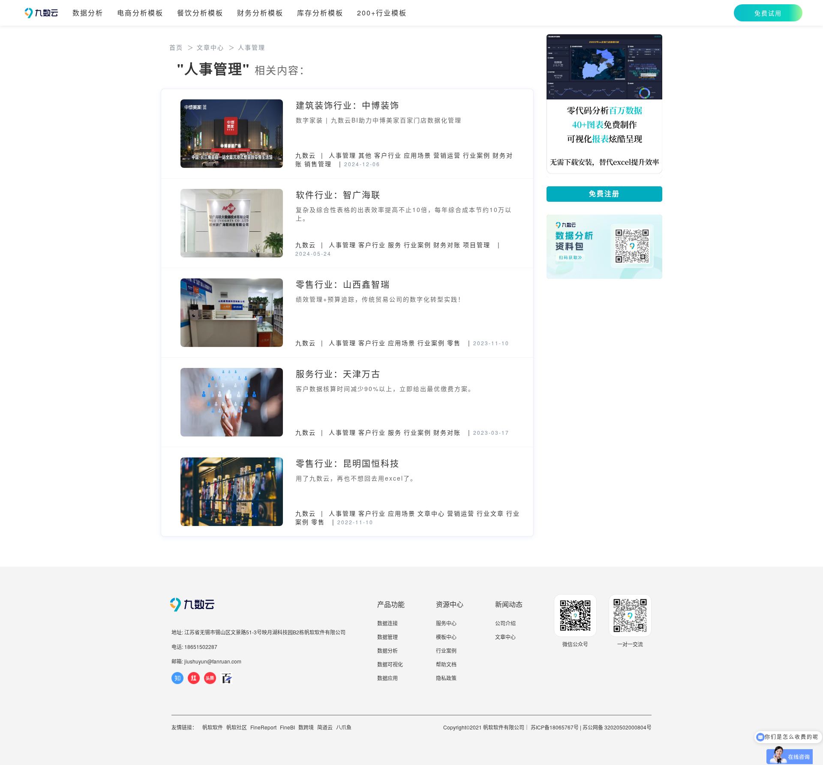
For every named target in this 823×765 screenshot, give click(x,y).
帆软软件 (212, 727)
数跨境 (306, 727)
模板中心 (446, 636)
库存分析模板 (320, 13)
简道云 (325, 727)
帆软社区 (236, 727)
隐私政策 (446, 677)
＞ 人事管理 (246, 47)
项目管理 (476, 244)
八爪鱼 (343, 727)
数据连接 (387, 623)
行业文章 (490, 513)
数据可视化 (390, 664)
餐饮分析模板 (200, 13)
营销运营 (447, 155)
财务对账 (447, 244)
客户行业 (388, 155)
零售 (454, 342)
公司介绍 (505, 623)
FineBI (287, 727)
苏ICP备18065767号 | (556, 727)
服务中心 (446, 623)
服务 (395, 244)
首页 (176, 47)
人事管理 (342, 155)
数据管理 (387, 636)
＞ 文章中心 (205, 47)
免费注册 (604, 193)
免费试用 (768, 13)
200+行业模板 (382, 13)
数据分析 (87, 13)
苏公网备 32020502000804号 (617, 727)
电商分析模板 (140, 13)
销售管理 (318, 163)
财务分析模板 (260, 13)
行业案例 (476, 155)
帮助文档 (446, 664)
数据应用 (387, 677)
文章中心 (431, 513)
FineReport (263, 727)
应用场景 (417, 155)
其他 (365, 155)
